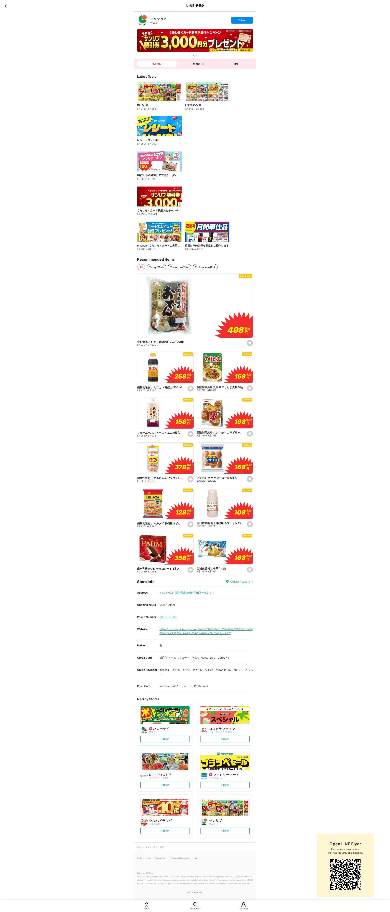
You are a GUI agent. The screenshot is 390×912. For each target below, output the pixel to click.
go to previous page (6, 5)
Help (149, 858)
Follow (242, 21)
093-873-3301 (168, 617)
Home (146, 908)
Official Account (240, 581)
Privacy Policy (161, 858)
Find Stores (195, 908)
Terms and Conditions (180, 858)
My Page (243, 908)
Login (196, 858)
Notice (140, 858)
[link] (142, 20)
